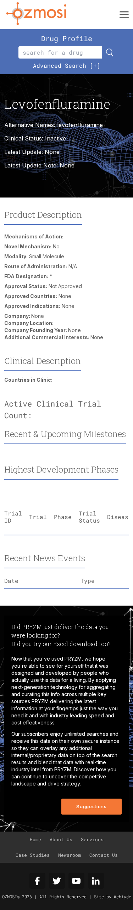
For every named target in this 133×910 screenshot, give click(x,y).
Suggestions (91, 806)
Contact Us (103, 855)
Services (92, 839)
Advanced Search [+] (66, 65)
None (67, 165)
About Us (61, 839)
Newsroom (69, 855)
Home (35, 839)
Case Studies (33, 855)
